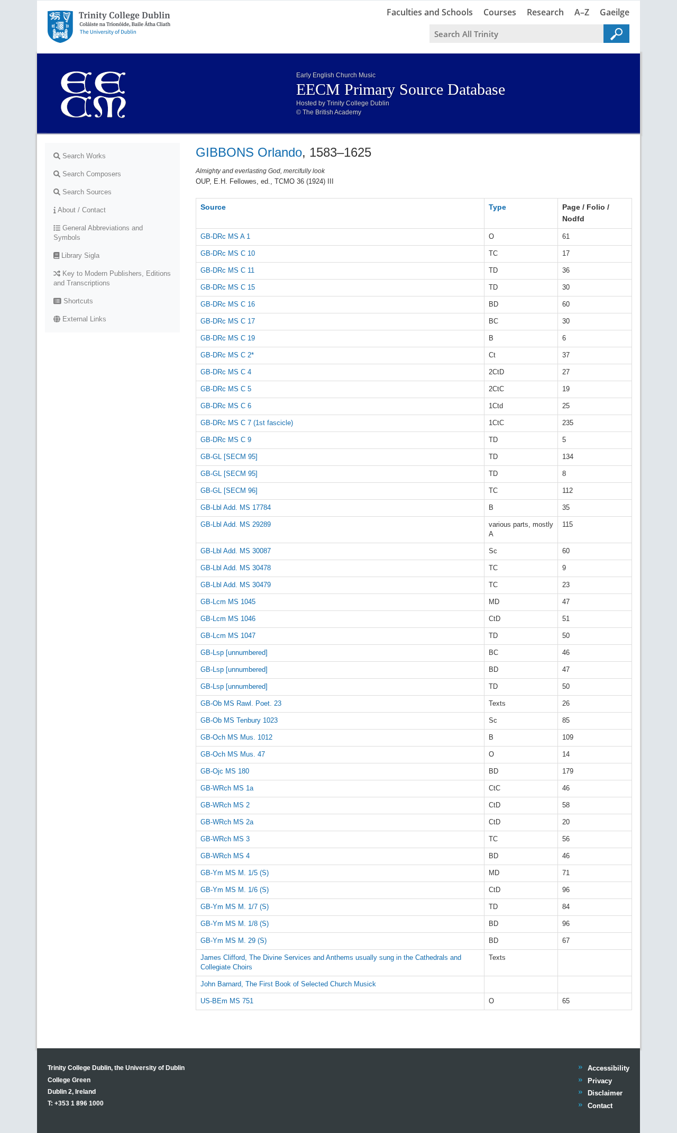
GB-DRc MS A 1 (225, 236)
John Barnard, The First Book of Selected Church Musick (288, 984)
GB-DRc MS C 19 (227, 338)
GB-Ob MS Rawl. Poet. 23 (240, 703)
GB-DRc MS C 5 (225, 389)
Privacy (599, 1081)
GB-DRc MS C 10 (227, 253)
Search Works (83, 156)
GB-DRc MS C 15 (227, 287)
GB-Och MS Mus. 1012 (236, 737)
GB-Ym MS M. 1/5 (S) (234, 873)
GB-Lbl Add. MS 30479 (235, 585)
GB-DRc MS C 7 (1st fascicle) (246, 423)
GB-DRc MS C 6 (225, 406)
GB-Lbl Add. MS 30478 (235, 568)
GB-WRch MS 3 (225, 839)
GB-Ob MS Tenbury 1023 (239, 720)
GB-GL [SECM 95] (229, 457)
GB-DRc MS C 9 (225, 440)
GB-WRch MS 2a (226, 822)
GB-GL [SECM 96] (229, 490)
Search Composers (90, 174)
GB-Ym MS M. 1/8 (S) (234, 924)
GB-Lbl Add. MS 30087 (235, 551)
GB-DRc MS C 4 (225, 372)
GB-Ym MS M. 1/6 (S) (234, 890)
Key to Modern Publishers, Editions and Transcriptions (112, 278)
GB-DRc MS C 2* (227, 355)
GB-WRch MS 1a (226, 788)
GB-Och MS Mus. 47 (232, 754)
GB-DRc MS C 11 (227, 270)
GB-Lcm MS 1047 (227, 636)
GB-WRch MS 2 (225, 805)
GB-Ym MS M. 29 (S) (233, 941)
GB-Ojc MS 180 (224, 771)
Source (213, 207)
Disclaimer (605, 1093)
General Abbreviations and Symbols (98, 232)
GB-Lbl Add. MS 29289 (235, 524)
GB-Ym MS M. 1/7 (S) (234, 907)
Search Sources (86, 192)
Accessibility (608, 1068)
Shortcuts (77, 301)
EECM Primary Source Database (400, 89)
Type (497, 207)
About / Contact (81, 210)
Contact (599, 1106)
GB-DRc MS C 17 (227, 321)
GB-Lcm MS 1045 (227, 602)
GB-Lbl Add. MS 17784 (235, 507)
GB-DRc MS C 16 (227, 304)
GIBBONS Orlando (249, 152)
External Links (83, 319)
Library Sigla (79, 255)
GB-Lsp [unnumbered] (234, 653)
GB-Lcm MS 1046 (227, 619)
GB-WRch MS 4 (225, 856)
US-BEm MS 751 (226, 1001)
